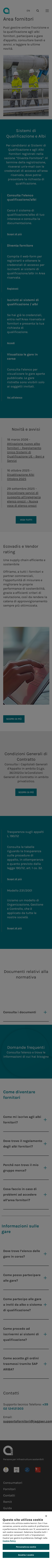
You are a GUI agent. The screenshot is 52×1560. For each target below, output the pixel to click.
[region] (26, 1535)
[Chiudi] (46, 1516)
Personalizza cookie (26, 1547)
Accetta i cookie (26, 1555)
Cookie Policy (9, 1541)
